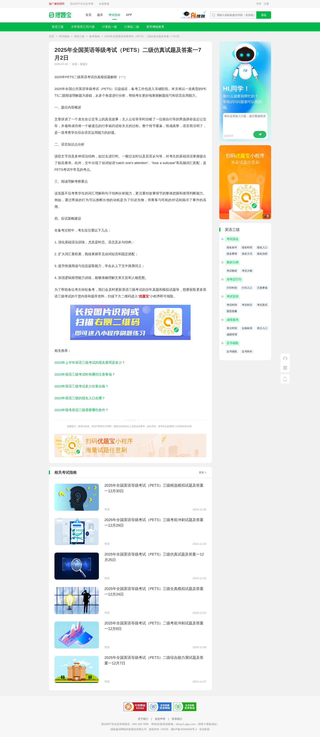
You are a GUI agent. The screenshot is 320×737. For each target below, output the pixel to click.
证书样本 (247, 351)
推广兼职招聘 (56, 3)
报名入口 (262, 247)
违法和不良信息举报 (81, 3)
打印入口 (247, 287)
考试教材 (232, 270)
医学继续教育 (155, 26)
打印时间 (232, 287)
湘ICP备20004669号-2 (184, 729)
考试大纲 (247, 270)
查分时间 (232, 328)
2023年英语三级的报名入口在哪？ (79, 398)
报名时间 (247, 247)
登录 (258, 3)
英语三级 (58, 26)
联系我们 (177, 718)
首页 (88, 14)
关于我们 (143, 718)
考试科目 (247, 304)
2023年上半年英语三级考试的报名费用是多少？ (89, 362)
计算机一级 (109, 26)
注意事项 (262, 287)
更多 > (202, 472)
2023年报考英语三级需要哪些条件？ (81, 410)
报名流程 (262, 253)
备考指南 (94, 36)
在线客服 (104, 3)
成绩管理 (232, 334)
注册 (266, 3)
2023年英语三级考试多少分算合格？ (81, 386)
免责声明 (160, 718)
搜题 (263, 15)
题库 (100, 14)
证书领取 (232, 351)
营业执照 (204, 729)
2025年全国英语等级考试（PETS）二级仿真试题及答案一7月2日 (142, 36)
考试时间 (232, 304)
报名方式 (247, 253)
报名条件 (232, 247)
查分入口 (262, 328)
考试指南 (114, 14)
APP (129, 14)
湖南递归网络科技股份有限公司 (128, 729)
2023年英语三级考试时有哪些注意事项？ (84, 374)
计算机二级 (131, 26)
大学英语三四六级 (83, 26)
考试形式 (262, 304)
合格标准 (247, 328)
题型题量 (232, 311)
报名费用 (232, 253)
